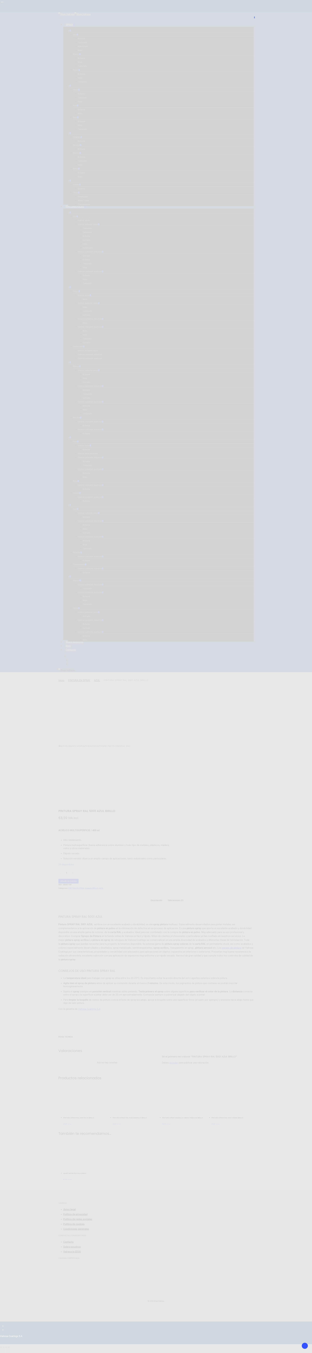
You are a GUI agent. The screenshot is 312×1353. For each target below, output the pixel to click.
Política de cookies (74, 1224)
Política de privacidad (75, 1214)
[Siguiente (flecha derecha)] (7, 1350)
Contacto (68, 1241)
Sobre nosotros (72, 1246)
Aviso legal (69, 1209)
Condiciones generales (76, 1228)
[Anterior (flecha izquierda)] (2, 1350)
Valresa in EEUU (72, 1251)
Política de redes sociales (77, 1219)
